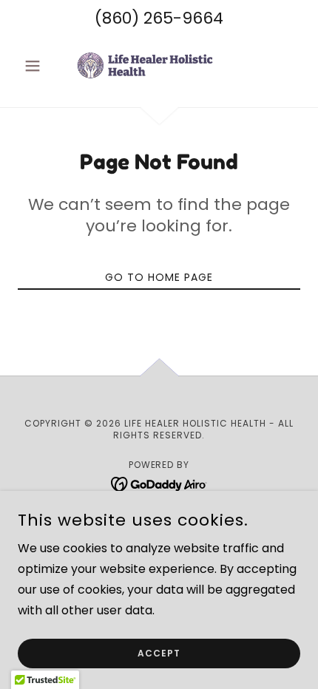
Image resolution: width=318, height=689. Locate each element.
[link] (159, 65)
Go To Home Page (159, 277)
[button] (39, 66)
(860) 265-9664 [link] (159, 18)
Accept (159, 653)
